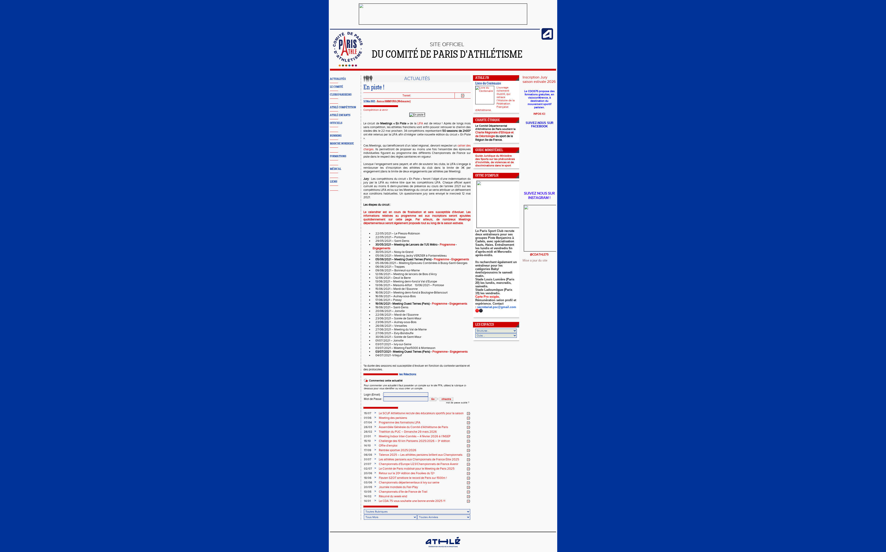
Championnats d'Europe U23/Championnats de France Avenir (418, 464)
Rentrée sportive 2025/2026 (397, 450)
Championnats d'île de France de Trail (403, 492)
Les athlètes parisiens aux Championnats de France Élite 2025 (419, 459)
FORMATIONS (338, 156)
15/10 (367, 441)
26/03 (368, 427)
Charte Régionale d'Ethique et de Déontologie (494, 134)
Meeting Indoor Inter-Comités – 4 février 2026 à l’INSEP (415, 436)
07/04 (368, 422)
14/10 (367, 445)
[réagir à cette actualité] (468, 413)
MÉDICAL (335, 169)
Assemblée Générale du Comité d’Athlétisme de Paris (413, 427)
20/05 (368, 487)
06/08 (368, 455)
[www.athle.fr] (547, 39)
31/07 (367, 459)
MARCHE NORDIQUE (342, 143)
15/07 (367, 413)
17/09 (367, 450)
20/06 (368, 473)
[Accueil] (348, 65)
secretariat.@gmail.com (496, 307)
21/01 (367, 436)
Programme (447, 244)
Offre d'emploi (388, 445)
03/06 (368, 482)
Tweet (406, 95)
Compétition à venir (375, 109)
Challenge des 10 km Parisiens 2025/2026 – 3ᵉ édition (414, 441)
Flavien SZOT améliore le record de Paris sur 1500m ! (413, 478)
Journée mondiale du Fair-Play (398, 487)
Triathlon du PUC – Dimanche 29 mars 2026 (408, 432)
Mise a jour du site (535, 260)
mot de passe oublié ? (457, 402)
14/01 (367, 501)
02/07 (368, 469)
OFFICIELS (336, 123)
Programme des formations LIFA (399, 422)
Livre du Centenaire (488, 83)
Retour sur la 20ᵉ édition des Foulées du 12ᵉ (407, 473)
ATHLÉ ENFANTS (340, 115)
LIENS (333, 181)
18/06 (367, 478)
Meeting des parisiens (393, 418)
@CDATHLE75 (539, 254)
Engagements (381, 248)
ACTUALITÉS (338, 79)
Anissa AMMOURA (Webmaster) (393, 101)
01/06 (367, 418)
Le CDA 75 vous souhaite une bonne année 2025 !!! (412, 501)
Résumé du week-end (393, 496)
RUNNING (335, 135)
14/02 (367, 496)
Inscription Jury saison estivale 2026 (539, 79)
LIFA (420, 123)
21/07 (367, 464)
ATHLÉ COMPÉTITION (343, 107)
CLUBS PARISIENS (340, 94)
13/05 (367, 492)
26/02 (368, 432)
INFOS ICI (539, 113)
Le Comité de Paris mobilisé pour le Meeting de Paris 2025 (417, 469)
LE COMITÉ (336, 86)
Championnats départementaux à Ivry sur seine (409, 482)
